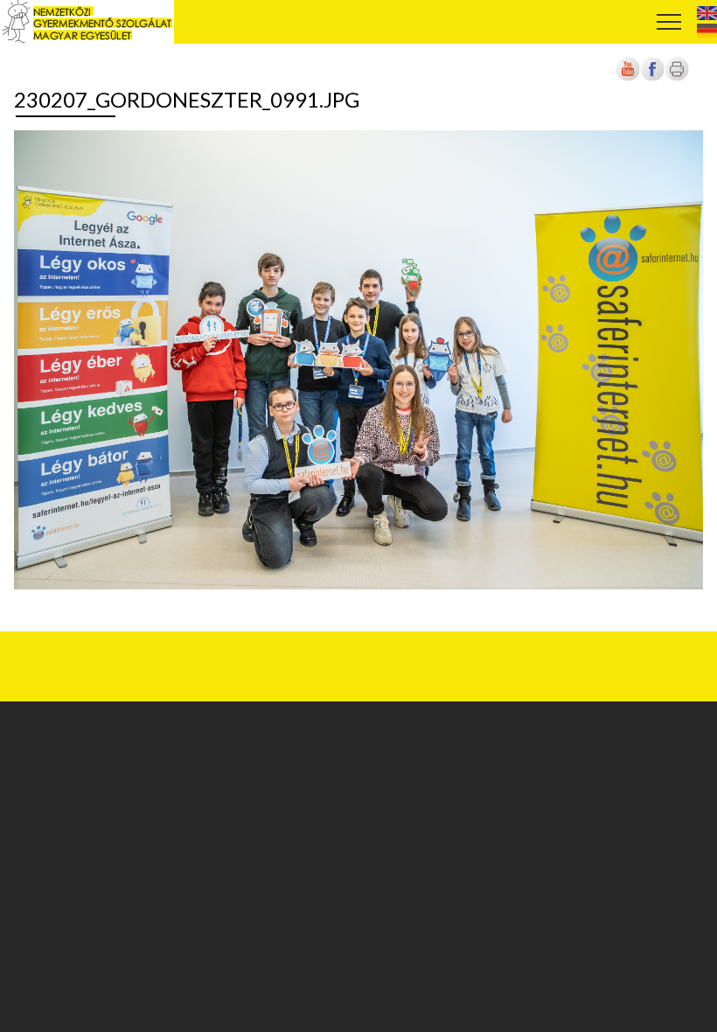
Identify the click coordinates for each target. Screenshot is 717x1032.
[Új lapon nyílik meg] (652, 78)
